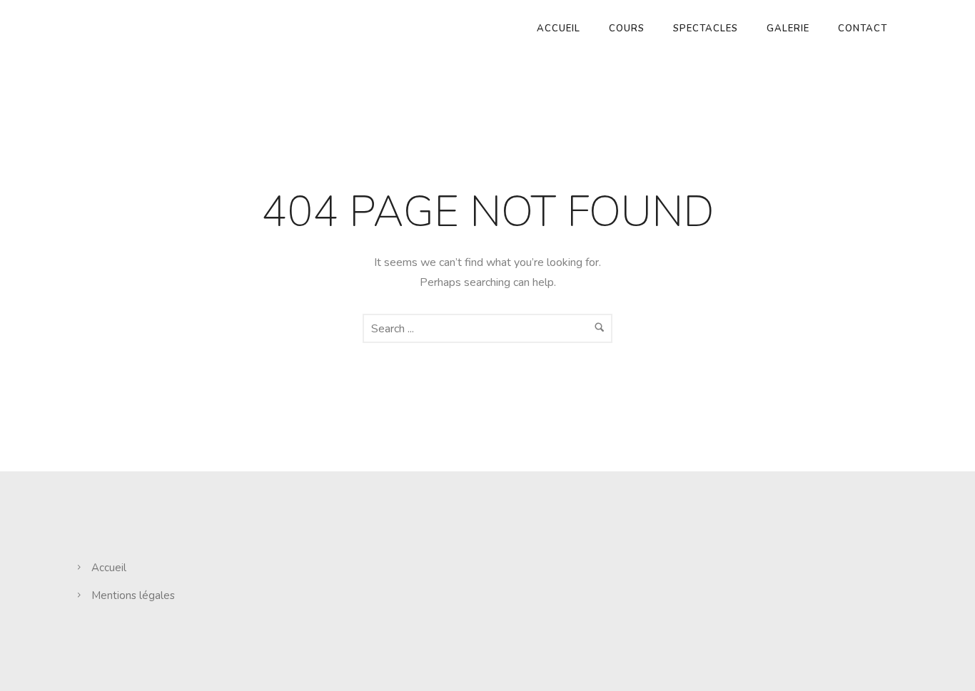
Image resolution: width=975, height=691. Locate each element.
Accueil (558, 28)
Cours (627, 28)
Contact (862, 28)
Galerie (788, 28)
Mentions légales (133, 595)
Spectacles (705, 28)
